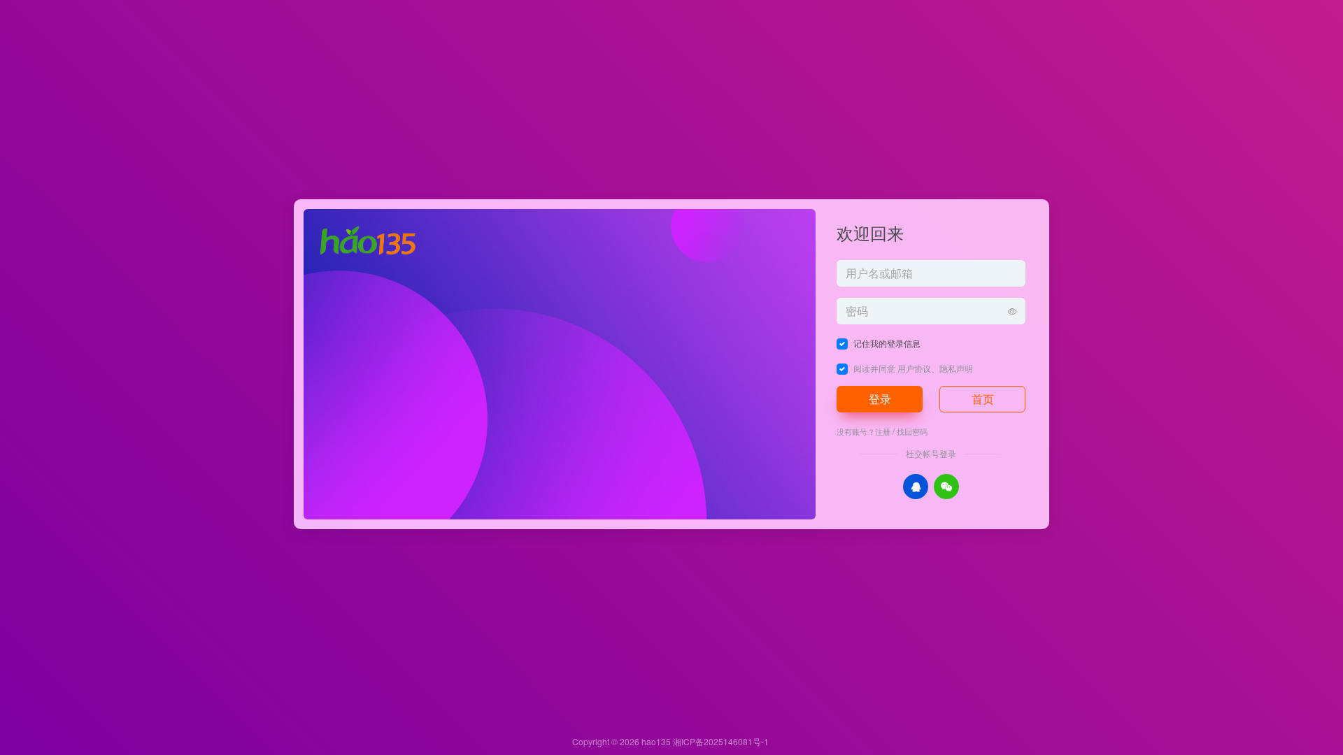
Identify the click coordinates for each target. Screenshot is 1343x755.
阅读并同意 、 (913, 368)
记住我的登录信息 (887, 343)
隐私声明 (956, 368)
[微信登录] (946, 486)
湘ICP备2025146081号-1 (721, 741)
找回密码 (912, 431)
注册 (882, 431)
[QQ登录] (915, 486)
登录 (880, 399)
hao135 (656, 741)
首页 (983, 399)
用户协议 (914, 368)
